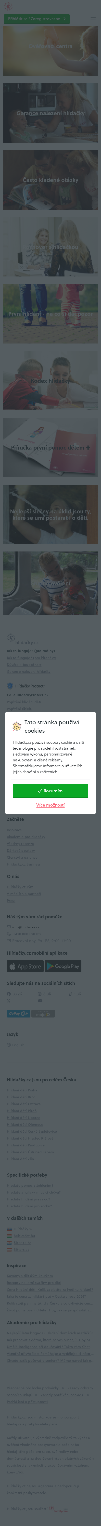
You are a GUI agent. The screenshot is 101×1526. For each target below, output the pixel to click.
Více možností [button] (50, 805)
